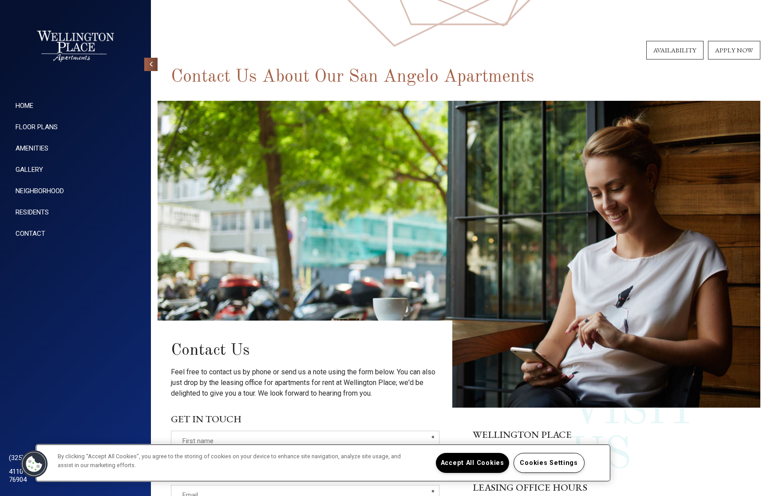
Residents (32, 212)
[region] (323, 463)
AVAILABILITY (674, 50)
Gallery (29, 170)
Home (24, 106)
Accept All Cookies (472, 463)
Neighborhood (40, 191)
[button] (34, 464)
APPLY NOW (734, 50)
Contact (30, 234)
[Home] (75, 46)
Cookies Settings (549, 463)
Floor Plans (37, 127)
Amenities (32, 148)
